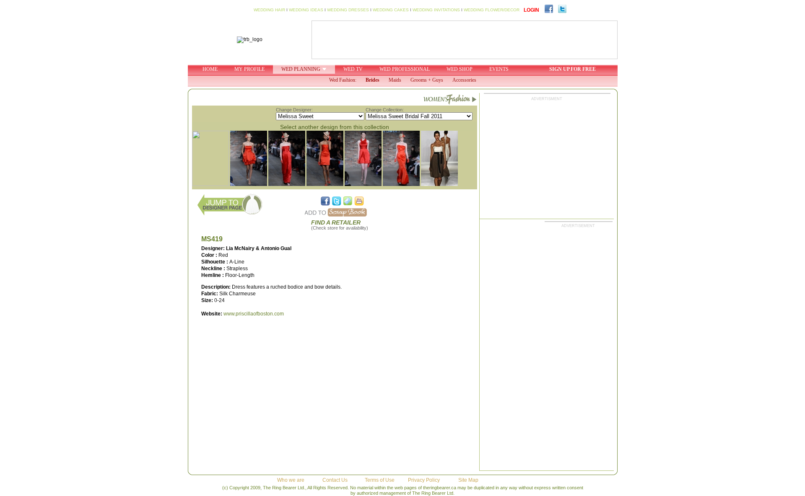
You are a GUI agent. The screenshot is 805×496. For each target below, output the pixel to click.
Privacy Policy (424, 480)
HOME (210, 69)
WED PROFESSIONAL (404, 69)
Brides (372, 80)
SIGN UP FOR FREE (572, 69)
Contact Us (335, 480)
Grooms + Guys (426, 80)
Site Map (468, 480)
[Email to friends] (348, 201)
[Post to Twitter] (336, 201)
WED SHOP (460, 69)
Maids (395, 80)
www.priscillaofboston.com (253, 314)
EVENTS (499, 69)
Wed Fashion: (342, 80)
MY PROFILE (249, 69)
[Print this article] (359, 201)
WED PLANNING (300, 69)
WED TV (353, 69)
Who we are (290, 480)
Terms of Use (380, 480)
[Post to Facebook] (325, 201)
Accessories (464, 80)
